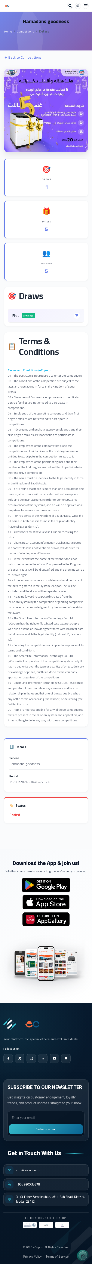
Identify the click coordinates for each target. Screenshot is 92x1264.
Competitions (25, 31)
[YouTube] (54, 1058)
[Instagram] (31, 1058)
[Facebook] (8, 1058)
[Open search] (70, 6)
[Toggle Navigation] (86, 6)
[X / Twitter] (19, 1058)
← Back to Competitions (22, 57)
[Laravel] (7, 5)
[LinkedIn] (42, 1058)
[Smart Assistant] (83, 1255)
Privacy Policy (32, 1256)
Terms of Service (57, 1256)
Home (8, 31)
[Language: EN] (78, 6)
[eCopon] (9, 1024)
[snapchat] (66, 1058)
